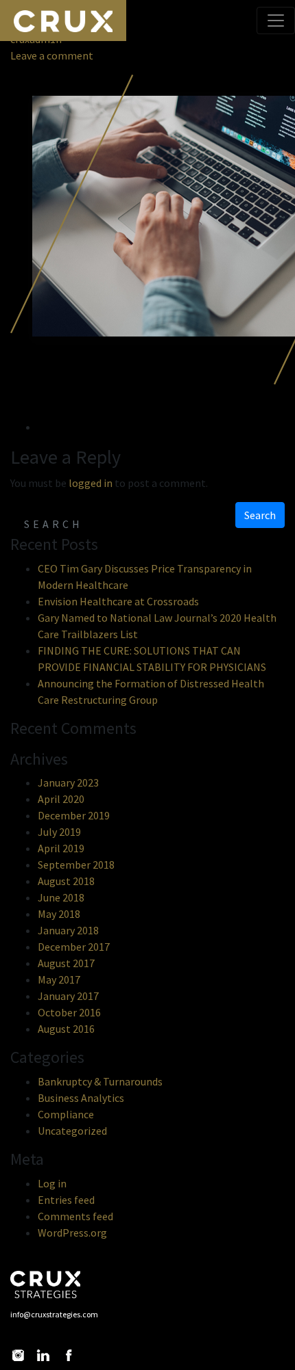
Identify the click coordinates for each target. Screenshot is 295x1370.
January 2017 (68, 996)
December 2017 (74, 946)
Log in (52, 1183)
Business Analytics (81, 1098)
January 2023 (68, 782)
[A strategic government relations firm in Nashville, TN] (63, 20)
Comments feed (75, 1216)
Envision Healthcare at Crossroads (118, 601)
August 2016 (66, 1029)
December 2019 (74, 815)
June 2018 (61, 897)
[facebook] (68, 1355)
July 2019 (59, 832)
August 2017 (66, 963)
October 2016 (69, 1012)
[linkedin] (43, 1355)
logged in (91, 483)
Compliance (66, 1114)
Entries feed (66, 1200)
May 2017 (59, 979)
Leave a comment (51, 55)
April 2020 (61, 799)
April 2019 (61, 848)
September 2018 (76, 864)
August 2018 (66, 881)
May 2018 (59, 914)
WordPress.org (72, 1232)
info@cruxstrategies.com (54, 1314)
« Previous (88, 393)
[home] (54, 1284)
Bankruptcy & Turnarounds (100, 1081)
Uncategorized (72, 1130)
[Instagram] (17, 1355)
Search (260, 515)
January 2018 (68, 930)
